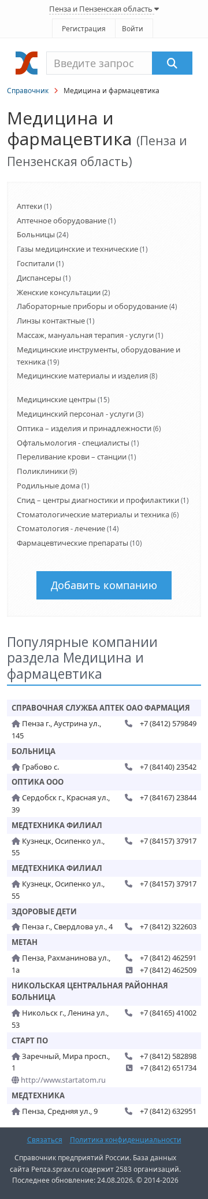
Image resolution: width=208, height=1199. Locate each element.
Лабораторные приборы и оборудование (92, 306)
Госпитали (35, 263)
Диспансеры (39, 278)
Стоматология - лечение (61, 528)
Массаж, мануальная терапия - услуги (85, 335)
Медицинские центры (56, 399)
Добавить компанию (104, 585)
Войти (132, 29)
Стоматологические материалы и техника (93, 514)
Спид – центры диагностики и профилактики (98, 500)
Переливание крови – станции (72, 456)
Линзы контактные (51, 320)
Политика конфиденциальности (125, 1140)
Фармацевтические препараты (72, 543)
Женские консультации (59, 292)
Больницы (36, 234)
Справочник (28, 90)
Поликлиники (42, 471)
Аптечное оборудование (61, 220)
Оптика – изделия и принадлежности (84, 428)
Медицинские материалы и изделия (82, 375)
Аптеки (29, 206)
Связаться (44, 1140)
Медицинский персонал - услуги (75, 414)
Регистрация (84, 29)
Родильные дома (48, 485)
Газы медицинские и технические (77, 249)
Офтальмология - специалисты (73, 442)
